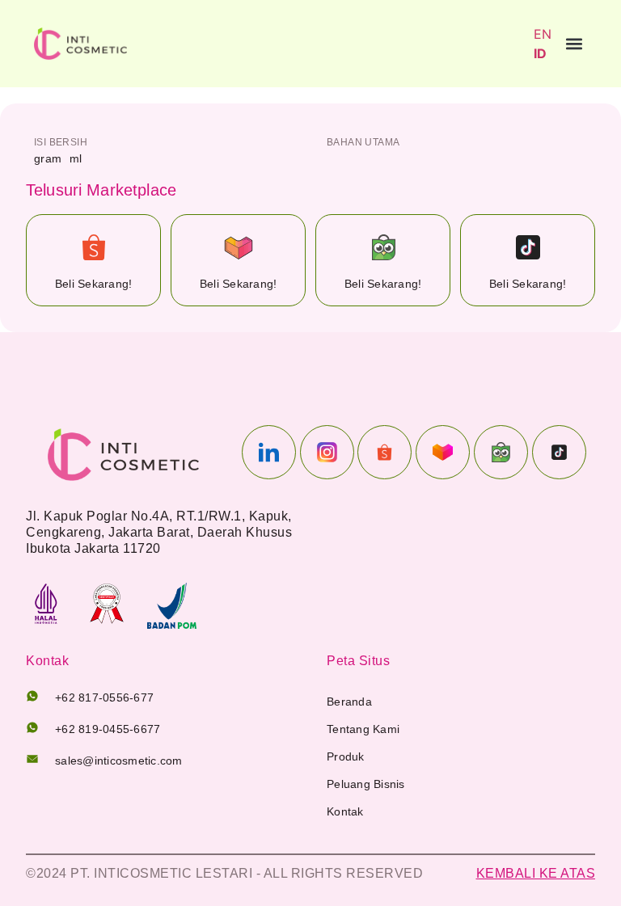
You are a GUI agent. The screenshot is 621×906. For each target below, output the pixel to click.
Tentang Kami (363, 729)
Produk (346, 756)
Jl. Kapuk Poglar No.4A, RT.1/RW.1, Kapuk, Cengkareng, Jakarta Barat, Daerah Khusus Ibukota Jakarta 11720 (159, 532)
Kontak (345, 811)
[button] (573, 44)
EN (542, 34)
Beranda (349, 701)
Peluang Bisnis (366, 783)
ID (540, 53)
